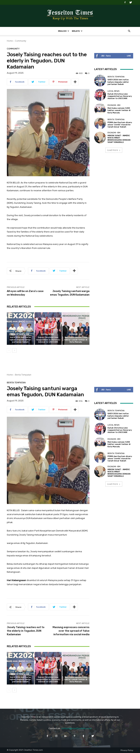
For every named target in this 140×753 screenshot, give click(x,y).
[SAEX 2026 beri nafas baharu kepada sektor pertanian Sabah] (20, 328)
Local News (48, 334)
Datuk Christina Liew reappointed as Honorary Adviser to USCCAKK (48, 339)
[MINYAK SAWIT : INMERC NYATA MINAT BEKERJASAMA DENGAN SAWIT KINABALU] (100, 137)
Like (129, 55)
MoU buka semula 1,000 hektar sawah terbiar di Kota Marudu (75, 339)
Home (10, 40)
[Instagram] (56, 736)
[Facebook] (125, 2)
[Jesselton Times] (70, 16)
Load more (112, 150)
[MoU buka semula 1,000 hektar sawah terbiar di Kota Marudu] (75, 328)
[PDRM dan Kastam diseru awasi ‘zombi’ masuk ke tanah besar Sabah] (100, 123)
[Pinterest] (74, 736)
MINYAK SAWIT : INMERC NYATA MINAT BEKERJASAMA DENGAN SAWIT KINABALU (119, 139)
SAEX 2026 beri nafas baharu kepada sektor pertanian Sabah (20, 339)
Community (20, 40)
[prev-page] (9, 350)
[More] (75, 81)
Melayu (76, 31)
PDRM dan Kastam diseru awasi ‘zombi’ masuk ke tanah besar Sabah (120, 124)
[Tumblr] (83, 736)
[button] (129, 31)
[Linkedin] (65, 736)
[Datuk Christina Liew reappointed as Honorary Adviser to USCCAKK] (48, 328)
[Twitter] (130, 2)
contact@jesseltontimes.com (76, 728)
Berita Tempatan (20, 334)
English (62, 31)
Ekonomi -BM (75, 334)
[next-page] (14, 350)
